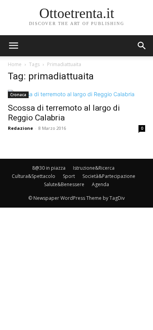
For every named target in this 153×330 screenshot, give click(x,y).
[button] (142, 45)
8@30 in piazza (49, 168)
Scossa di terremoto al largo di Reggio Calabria (64, 112)
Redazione (20, 128)
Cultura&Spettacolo (33, 176)
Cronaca (18, 94)
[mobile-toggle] (13, 45)
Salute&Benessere (64, 184)
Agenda (100, 184)
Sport (69, 176)
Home (15, 64)
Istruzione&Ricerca (94, 168)
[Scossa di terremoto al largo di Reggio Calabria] (76, 94)
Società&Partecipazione (108, 176)
